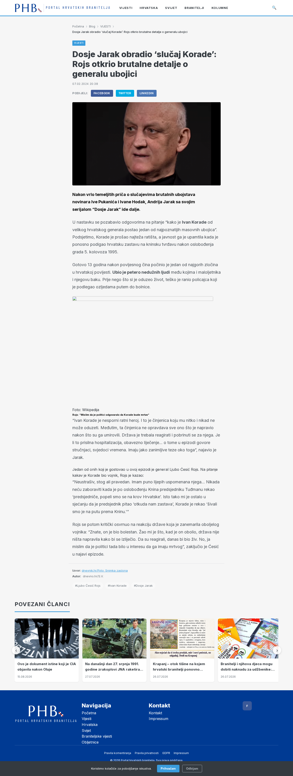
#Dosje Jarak (143, 585)
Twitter (125, 93)
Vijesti (86, 718)
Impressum (158, 718)
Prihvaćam (168, 768)
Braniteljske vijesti (97, 736)
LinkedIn (147, 93)
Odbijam (192, 768)
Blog (92, 26)
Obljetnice (90, 742)
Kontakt (155, 713)
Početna (78, 26)
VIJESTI (105, 26)
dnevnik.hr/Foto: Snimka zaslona (105, 570)
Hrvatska (90, 724)
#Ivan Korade (117, 585)
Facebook (102, 93)
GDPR (166, 753)
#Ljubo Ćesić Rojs (87, 585)
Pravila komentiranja (117, 753)
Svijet (86, 730)
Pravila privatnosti (147, 753)
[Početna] (62, 7)
